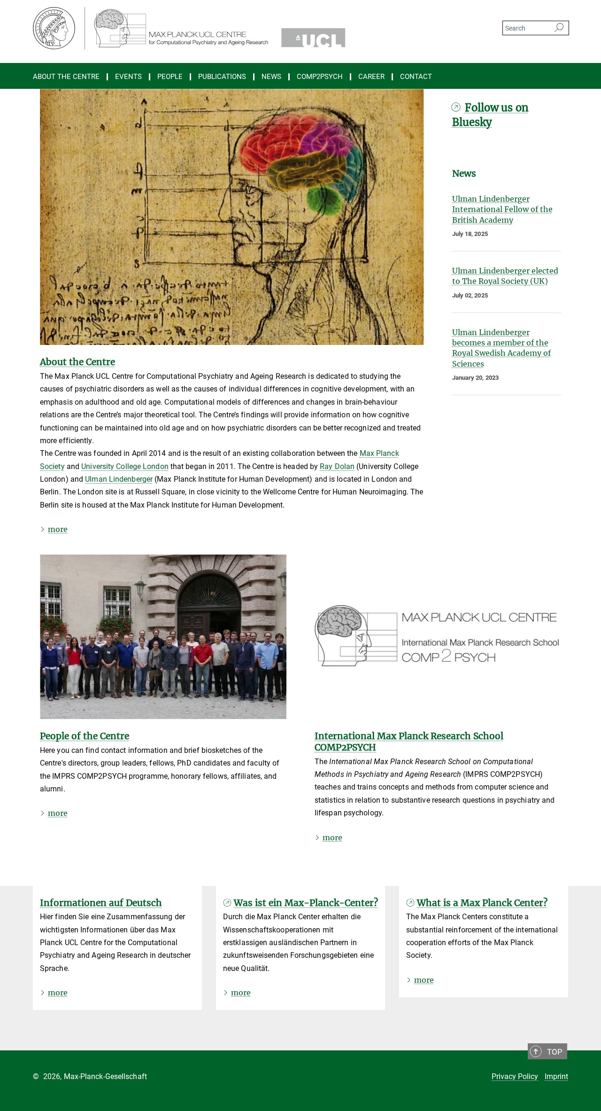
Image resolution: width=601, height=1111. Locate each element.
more (58, 529)
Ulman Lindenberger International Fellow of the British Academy (502, 209)
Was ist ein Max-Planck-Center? (306, 902)
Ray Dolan (337, 466)
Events (128, 76)
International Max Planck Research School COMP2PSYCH (409, 741)
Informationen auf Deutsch (101, 902)
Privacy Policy (515, 1076)
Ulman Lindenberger (119, 479)
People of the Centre (84, 736)
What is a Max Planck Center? (482, 902)
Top (554, 1051)
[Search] (559, 28)
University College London (125, 466)
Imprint (556, 1076)
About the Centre (77, 362)
